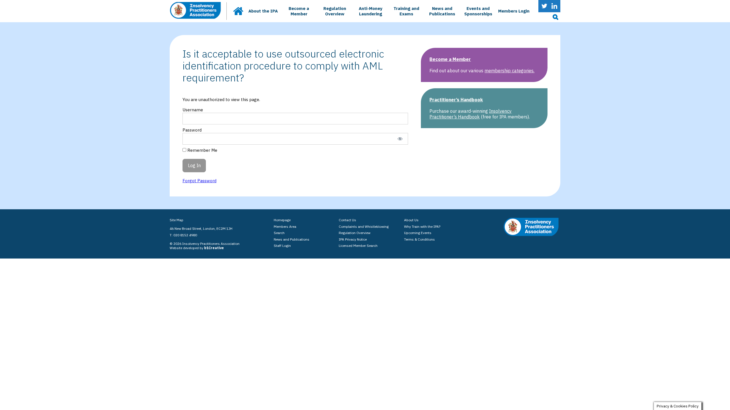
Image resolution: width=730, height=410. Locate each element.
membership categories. (509, 70)
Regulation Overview (334, 11)
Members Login (514, 11)
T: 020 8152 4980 (183, 235)
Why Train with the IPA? (422, 226)
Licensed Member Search (358, 245)
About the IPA (263, 11)
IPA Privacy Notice (353, 239)
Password (192, 130)
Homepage (282, 220)
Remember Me (201, 150)
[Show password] (400, 139)
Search (279, 233)
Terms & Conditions (419, 239)
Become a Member (299, 11)
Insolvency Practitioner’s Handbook (470, 114)
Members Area (285, 226)
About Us (411, 220)
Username (192, 109)
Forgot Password (199, 180)
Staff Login (282, 245)
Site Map (176, 220)
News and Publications (442, 11)
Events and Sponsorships (478, 11)
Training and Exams (406, 11)
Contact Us (347, 220)
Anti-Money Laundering (370, 11)
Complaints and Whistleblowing (364, 226)
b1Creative (214, 248)
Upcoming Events (417, 233)
